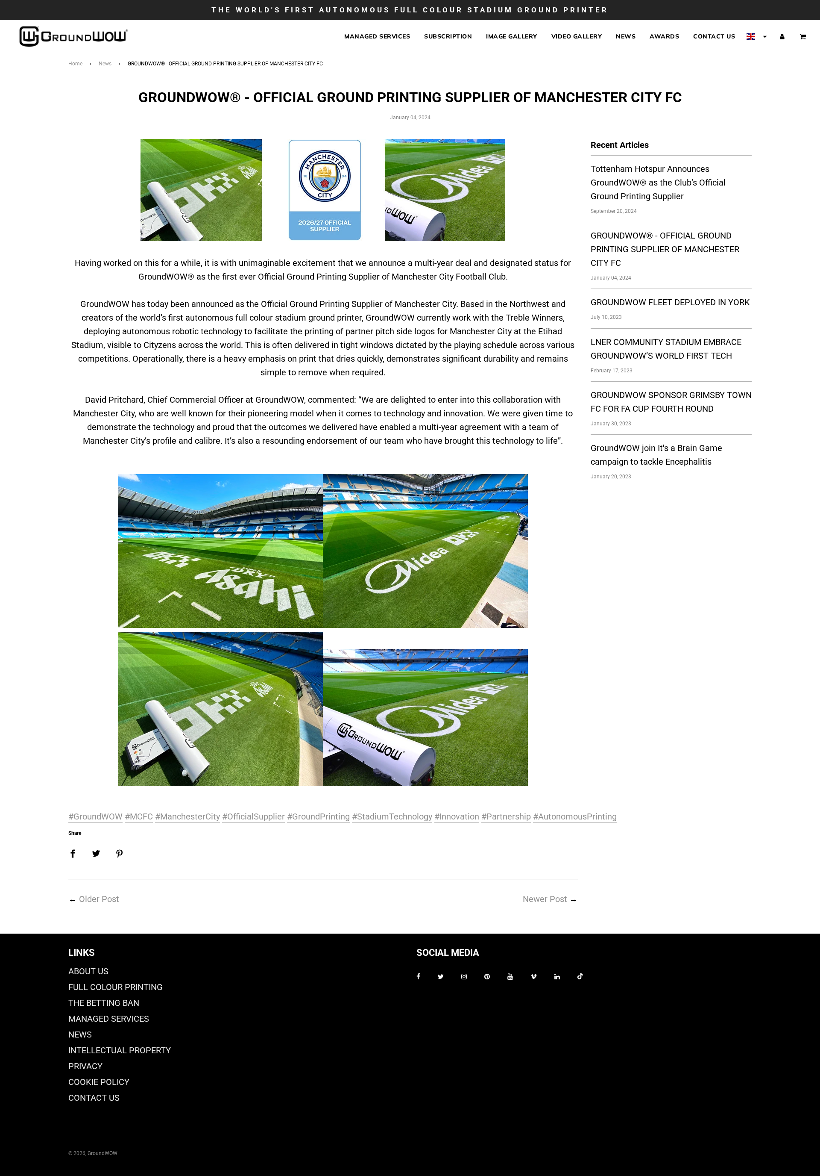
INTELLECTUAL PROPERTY (119, 1050)
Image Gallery (511, 37)
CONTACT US (94, 1098)
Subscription (448, 37)
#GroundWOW (95, 816)
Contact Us (714, 37)
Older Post (99, 899)
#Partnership (506, 816)
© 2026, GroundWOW (92, 1153)
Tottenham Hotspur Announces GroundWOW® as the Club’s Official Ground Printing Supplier (658, 182)
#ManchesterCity (187, 816)
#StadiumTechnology (392, 816)
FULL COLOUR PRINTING (115, 987)
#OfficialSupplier (253, 816)
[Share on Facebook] (72, 853)
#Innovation (456, 816)
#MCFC (139, 816)
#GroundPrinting (318, 816)
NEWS (80, 1034)
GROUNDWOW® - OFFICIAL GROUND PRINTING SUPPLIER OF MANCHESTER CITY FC (665, 249)
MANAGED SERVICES (108, 1019)
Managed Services (377, 37)
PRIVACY (85, 1066)
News (626, 37)
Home (75, 64)
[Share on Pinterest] (119, 853)
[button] (756, 36)
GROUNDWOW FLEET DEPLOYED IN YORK (670, 302)
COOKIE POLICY (98, 1082)
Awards (664, 37)
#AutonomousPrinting (575, 816)
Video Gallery (576, 37)
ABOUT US (88, 971)
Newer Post (545, 899)
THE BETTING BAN (103, 1003)
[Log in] (782, 37)
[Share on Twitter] (96, 853)
